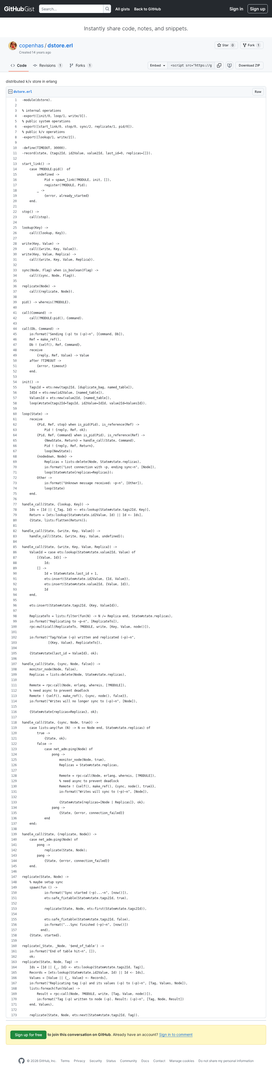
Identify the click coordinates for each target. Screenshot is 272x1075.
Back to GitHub (147, 9)
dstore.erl (60, 45)
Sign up (257, 8)
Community (128, 1061)
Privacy (79, 1061)
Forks (83, 65)
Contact (159, 1061)
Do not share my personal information (226, 1061)
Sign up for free (28, 1034)
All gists (122, 9)
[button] (219, 65)
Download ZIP (249, 65)
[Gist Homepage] (19, 9)
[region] (136, 557)
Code (22, 65)
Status (111, 1061)
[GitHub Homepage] (21, 1060)
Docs (145, 1061)
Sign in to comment (176, 1034)
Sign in (236, 8)
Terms (65, 1061)
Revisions (50, 65)
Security (96, 1061)
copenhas (31, 45)
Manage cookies (181, 1061)
